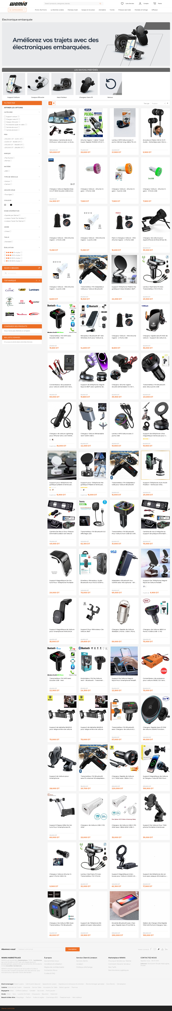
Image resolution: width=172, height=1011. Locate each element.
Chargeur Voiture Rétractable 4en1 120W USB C (92, 435)
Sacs (14, 994)
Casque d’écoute (13, 122)
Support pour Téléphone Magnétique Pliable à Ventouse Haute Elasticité (92, 485)
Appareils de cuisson (50, 984)
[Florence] (34, 314)
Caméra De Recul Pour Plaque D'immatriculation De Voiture (61, 532)
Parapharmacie (65, 997)
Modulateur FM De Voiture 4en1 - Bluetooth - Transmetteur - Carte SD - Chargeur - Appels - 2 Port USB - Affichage (93, 681)
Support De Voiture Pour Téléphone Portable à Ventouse (155, 826)
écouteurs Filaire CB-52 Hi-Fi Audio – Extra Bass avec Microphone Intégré (154, 142)
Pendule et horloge (141, 10)
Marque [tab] (7, 153)
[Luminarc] (34, 289)
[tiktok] (158, 949)
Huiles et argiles (38, 997)
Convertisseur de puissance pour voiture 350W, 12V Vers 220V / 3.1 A (154, 680)
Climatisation (121, 984)
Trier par (146, 103)
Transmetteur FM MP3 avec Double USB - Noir (60, 337)
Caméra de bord (12, 130)
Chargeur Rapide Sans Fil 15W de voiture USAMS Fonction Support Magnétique (154, 729)
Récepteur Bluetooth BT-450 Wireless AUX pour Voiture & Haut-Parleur (92, 338)
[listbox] (51, 440)
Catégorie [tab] (8, 112)
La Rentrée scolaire (57, 10)
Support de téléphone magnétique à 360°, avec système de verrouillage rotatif (93, 387)
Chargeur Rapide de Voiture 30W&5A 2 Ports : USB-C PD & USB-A (123, 631)
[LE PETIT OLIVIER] (9, 301)
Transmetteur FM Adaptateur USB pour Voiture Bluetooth (92, 288)
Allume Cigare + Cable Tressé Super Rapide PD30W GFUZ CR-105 (93, 142)
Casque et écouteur (88, 10)
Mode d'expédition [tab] (11, 211)
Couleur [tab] (7, 200)
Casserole (26, 987)
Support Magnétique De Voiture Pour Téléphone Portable (61, 581)
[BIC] (22, 289)
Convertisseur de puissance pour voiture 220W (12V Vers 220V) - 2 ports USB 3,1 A (60, 387)
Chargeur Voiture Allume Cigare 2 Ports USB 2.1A (60, 875)
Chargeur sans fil (13, 119)
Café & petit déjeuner (33, 984)
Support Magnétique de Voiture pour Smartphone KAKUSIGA (61, 630)
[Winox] (22, 301)
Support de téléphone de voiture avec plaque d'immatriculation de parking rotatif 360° (155, 876)
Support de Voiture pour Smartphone (59, 777)
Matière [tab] (7, 166)
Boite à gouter (64, 987)
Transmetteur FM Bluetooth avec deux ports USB (154, 386)
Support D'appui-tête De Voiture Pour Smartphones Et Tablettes (60, 827)
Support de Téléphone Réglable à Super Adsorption (91, 924)
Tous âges (9, 194)
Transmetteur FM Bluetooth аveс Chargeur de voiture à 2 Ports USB (123, 729)
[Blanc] (8, 205)
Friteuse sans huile (124, 10)
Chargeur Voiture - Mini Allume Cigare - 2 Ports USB (61, 239)
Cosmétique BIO (52, 997)
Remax (8, 161)
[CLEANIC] (9, 289)
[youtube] (162, 949)
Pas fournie (9, 158)
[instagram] (154, 949)
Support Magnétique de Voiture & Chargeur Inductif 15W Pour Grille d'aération (155, 778)
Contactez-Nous (50, 970)
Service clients (82, 961)
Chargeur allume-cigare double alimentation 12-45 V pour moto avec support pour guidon (123, 388)
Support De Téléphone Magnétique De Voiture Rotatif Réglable (155, 582)
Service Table (36, 987)
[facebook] (151, 949)
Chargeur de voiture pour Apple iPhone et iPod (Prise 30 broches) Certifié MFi (154, 240)
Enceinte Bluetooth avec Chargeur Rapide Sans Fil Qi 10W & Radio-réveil (124, 925)
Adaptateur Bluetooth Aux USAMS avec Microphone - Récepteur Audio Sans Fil (123, 582)
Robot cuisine (19, 984)
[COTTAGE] (9, 314)
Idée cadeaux (77, 997)
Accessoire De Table (50, 987)
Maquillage (20, 997)
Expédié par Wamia (12, 215)
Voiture (8, 181)
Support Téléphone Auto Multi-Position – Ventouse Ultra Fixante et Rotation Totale (155, 485)
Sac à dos (40, 991)
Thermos (74, 987)
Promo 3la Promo (41, 10)
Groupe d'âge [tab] (9, 190)
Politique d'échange (84, 967)
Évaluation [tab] (9, 247)
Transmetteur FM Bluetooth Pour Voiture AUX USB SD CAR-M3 (124, 534)
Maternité (53, 994)
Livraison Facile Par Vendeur (15, 218)
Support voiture (12, 117)
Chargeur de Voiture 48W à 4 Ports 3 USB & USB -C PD (154, 630)
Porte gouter (50, 991)
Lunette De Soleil (24, 994)
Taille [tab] (6, 237)
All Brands (39, 268)
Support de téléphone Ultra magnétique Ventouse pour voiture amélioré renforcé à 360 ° (155, 436)
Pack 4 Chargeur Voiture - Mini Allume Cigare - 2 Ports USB (124, 239)
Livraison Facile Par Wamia (15, 221)
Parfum (28, 997)
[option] (50, 439)
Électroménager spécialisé (95, 984)
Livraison (79, 964)
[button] (100, 3)
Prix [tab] (5, 134)
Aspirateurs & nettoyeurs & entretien (71, 984)
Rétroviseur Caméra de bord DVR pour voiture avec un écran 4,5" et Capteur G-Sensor (61, 142)
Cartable (32, 991)
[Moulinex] (22, 314)
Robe (9, 994)
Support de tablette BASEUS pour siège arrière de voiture (60, 728)
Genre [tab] (6, 227)
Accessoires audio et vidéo (16, 125)
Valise (12, 991)
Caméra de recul (12, 127)
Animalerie (102, 10)
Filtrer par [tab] (9, 103)
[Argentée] (5, 205)
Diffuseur (155, 10)
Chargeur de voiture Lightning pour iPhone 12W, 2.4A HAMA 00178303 (61, 436)
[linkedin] (166, 949)
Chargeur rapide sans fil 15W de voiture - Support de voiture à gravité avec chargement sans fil (155, 339)
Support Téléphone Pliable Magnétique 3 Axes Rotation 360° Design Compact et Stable (124, 289)
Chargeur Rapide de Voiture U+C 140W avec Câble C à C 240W (123, 778)
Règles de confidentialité (54, 967)
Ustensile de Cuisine (15, 987)
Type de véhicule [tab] (11, 177)
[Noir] (11, 205)
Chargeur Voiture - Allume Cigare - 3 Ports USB (92, 190)
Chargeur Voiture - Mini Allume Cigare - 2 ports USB (93, 239)
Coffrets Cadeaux (22, 991)
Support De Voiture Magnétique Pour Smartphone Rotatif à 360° (124, 680)
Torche (112, 10)
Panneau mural (73, 10)
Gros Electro (110, 984)
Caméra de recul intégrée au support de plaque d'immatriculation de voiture (154, 534)
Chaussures (36, 994)
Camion (8, 184)
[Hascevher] (34, 301)
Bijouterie (45, 994)
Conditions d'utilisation (53, 964)
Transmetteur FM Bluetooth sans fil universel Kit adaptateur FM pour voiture (93, 778)
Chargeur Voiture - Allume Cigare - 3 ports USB (123, 190)
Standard (9, 242)
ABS (7, 171)
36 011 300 (155, 961)
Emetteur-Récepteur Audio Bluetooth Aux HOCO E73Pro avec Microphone (92, 582)
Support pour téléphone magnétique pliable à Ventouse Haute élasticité (60, 485)
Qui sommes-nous (51, 961)
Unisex (8, 231)
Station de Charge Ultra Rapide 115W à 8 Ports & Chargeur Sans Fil (155, 925)
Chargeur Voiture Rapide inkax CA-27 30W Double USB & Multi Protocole (61, 191)
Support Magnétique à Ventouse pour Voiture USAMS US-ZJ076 (124, 876)
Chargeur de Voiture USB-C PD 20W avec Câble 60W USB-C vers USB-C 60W (124, 827)
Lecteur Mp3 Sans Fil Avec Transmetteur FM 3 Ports (153, 288)
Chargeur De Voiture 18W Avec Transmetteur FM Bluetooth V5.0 (61, 925)
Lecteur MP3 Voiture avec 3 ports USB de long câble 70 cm (124, 141)
